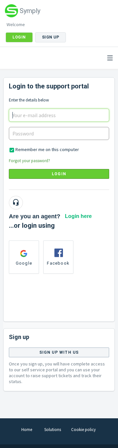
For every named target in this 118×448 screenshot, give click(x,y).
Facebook (58, 263)
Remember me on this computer (47, 149)
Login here (78, 216)
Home (26, 429)
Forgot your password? (29, 160)
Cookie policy (83, 429)
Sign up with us (59, 352)
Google (24, 263)
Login (59, 174)
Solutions (52, 429)
